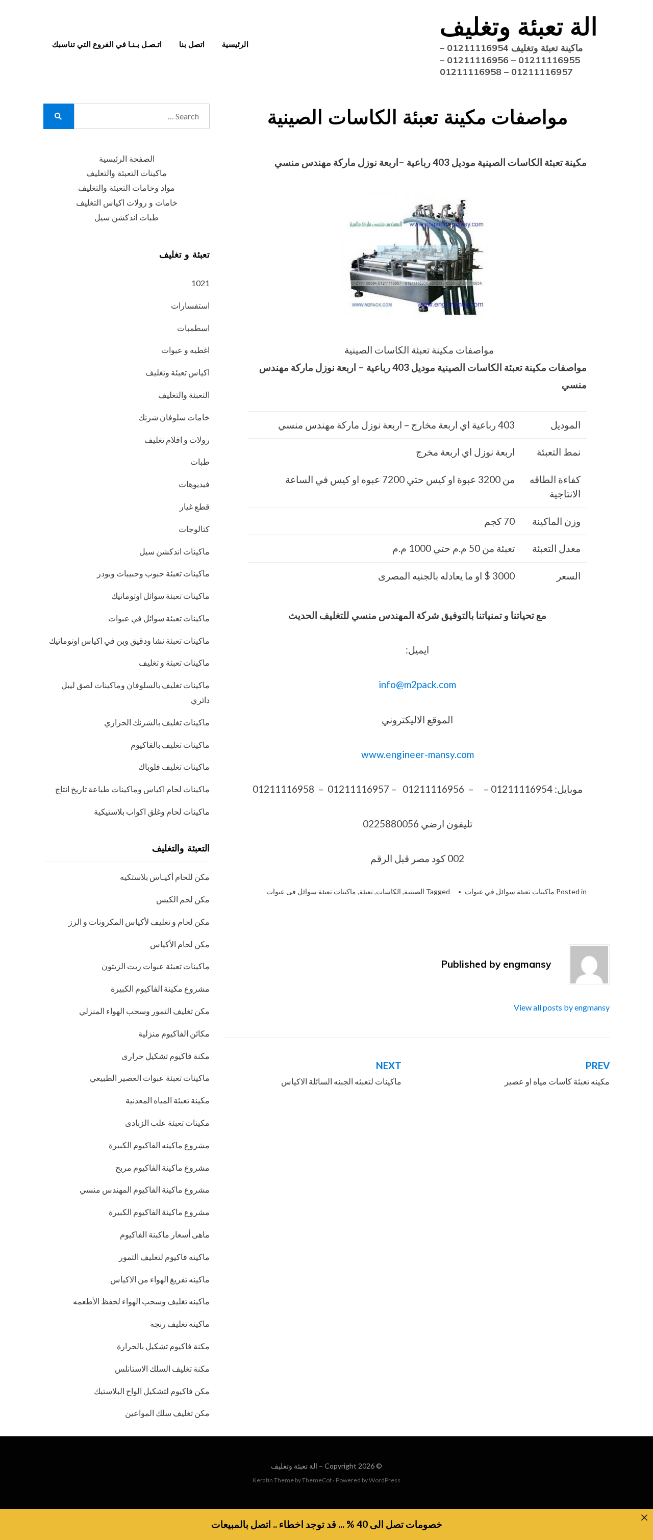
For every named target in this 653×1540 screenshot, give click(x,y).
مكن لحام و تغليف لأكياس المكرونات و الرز (139, 921)
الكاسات (388, 891)
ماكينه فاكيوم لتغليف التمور (164, 1256)
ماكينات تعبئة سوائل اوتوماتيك (160, 595)
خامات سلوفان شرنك (174, 417)
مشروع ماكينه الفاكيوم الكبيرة (159, 1145)
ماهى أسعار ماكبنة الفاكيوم (165, 1234)
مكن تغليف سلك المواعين (167, 1413)
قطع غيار (195, 506)
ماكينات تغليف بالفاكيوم (170, 744)
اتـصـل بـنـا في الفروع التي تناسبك (107, 44)
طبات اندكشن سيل (126, 217)
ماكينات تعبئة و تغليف (174, 662)
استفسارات (190, 305)
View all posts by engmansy (562, 1007)
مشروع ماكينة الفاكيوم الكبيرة (159, 1212)
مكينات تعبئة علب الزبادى (167, 1122)
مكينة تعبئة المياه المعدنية (167, 1100)
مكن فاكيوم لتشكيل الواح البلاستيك (152, 1391)
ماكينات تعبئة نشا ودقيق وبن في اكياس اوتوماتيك (129, 640)
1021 (200, 283)
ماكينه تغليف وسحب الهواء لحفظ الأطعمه (141, 1301)
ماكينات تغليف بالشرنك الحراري (157, 722)
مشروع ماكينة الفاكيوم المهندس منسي (145, 1189)
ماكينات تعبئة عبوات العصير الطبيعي (150, 1077)
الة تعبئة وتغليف (518, 26)
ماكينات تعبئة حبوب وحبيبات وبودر (153, 573)
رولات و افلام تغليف (177, 439)
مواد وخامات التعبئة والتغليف (126, 188)
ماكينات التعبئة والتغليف (126, 173)
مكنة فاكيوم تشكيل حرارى (165, 1056)
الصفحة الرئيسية (127, 159)
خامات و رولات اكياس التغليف (127, 202)
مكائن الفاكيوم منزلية (174, 1033)
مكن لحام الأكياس (180, 944)
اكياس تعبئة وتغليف (177, 372)
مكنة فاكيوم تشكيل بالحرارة (163, 1346)
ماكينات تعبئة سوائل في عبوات (510, 891)
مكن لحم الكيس (183, 899)
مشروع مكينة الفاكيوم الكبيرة (160, 988)
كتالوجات (194, 529)
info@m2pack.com (417, 684)
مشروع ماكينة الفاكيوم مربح (162, 1167)
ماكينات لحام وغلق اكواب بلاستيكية (152, 811)
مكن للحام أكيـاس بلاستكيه (165, 876)
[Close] (644, 1518)
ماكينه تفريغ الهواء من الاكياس (160, 1279)
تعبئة (366, 891)
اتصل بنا (192, 44)
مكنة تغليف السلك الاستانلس (162, 1368)
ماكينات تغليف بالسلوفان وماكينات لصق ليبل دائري (135, 692)
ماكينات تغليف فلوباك (174, 766)
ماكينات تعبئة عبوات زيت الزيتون (156, 966)
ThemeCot (317, 1480)
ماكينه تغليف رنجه (180, 1323)
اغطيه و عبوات (185, 350)
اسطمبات (193, 328)
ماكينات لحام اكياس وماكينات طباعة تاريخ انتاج (132, 789)
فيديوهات (194, 484)
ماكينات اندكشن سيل (174, 551)
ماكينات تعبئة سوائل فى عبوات (311, 891)
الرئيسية (235, 44)
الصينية (414, 891)
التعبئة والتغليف (184, 394)
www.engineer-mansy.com (417, 754)
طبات (200, 461)
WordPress (384, 1480)
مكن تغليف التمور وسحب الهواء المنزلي (144, 1011)
